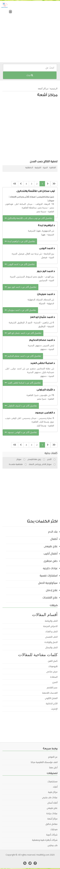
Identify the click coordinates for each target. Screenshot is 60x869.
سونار (51, 200)
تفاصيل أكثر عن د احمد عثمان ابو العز (24, 333)
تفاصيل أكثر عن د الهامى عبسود (22, 432)
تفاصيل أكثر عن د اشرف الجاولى (22, 405)
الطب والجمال (51, 647)
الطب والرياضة (51, 621)
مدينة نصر (41, 211)
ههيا (43, 234)
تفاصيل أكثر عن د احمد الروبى (21, 264)
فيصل (44, 257)
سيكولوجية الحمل (48, 583)
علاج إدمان (52, 590)
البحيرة (51, 349)
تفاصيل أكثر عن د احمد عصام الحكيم (24, 356)
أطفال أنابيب (51, 554)
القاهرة (52, 167)
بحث (28, 75)
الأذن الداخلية (52, 703)
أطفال (54, 539)
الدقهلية (29, 167)
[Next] (21, 183)
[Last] (14, 183)
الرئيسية (54, 88)
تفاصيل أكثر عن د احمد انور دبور (21, 287)
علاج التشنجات (50, 597)
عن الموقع (53, 756)
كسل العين (53, 661)
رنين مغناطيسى (45, 196)
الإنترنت (54, 708)
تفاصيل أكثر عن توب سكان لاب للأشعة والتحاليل (29, 218)
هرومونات (53, 666)
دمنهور (43, 349)
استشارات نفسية (49, 575)
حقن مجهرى (51, 561)
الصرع (55, 682)
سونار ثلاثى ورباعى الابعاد (23, 196)
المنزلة (42, 303)
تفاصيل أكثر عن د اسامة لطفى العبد (24, 382)
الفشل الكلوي (51, 698)
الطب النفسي (51, 636)
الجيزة (45, 167)
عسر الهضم (52, 687)
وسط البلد (41, 425)
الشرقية (38, 167)
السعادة (54, 677)
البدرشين (43, 280)
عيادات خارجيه (50, 568)
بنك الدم (53, 532)
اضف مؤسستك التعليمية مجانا (44, 762)
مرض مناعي (52, 671)
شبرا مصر (41, 399)
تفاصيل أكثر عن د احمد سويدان (21, 310)
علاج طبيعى (51, 546)
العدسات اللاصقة (50, 692)
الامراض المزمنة (50, 626)
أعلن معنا (53, 767)
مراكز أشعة (43, 88)
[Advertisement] (30, 32)
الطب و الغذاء (52, 631)
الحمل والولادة (51, 642)
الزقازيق (41, 326)
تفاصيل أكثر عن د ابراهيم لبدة (21, 241)
